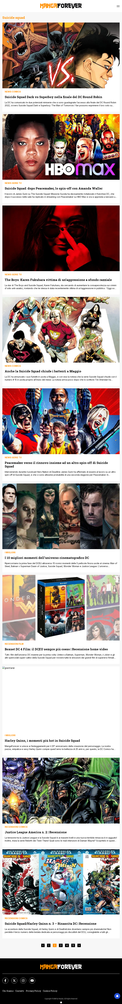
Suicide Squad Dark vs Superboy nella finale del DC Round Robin (53, 97)
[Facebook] (3, 979)
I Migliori (10, 552)
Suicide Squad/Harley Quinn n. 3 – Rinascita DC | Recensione (50, 923)
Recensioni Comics (16, 827)
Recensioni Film (14, 644)
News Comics (13, 91)
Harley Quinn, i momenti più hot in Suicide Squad (42, 740)
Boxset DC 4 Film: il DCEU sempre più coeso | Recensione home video (56, 649)
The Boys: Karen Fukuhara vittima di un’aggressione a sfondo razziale (58, 280)
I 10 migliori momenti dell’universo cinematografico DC (47, 557)
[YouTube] (30, 979)
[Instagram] (21, 979)
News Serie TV (13, 183)
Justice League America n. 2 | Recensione (36, 832)
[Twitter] (12, 979)
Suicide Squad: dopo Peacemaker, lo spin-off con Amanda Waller (54, 188)
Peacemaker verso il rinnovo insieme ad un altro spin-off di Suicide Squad (56, 464)
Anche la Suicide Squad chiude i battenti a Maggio (43, 371)
